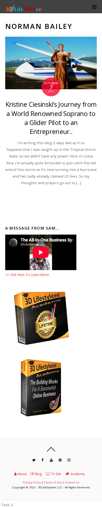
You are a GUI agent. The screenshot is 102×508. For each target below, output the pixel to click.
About (22, 474)
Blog (38, 474)
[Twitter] (34, 460)
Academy (77, 474)
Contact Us (72, 482)
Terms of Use (53, 482)
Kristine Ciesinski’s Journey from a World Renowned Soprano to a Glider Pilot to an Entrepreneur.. (51, 118)
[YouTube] (51, 460)
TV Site (55, 474)
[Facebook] (43, 460)
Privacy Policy (32, 482)
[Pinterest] (60, 460)
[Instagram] (69, 460)
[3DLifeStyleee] (24, 10)
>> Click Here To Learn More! (27, 274)
